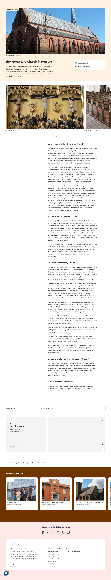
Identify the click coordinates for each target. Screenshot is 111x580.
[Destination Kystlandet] (15, 543)
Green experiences (54, 554)
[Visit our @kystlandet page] (52, 532)
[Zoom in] (102, 444)
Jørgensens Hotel (54, 295)
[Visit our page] (42, 532)
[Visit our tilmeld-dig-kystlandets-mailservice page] (58, 532)
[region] (76, 434)
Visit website (82, 63)
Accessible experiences (55, 559)
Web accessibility (53, 551)
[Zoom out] (102, 449)
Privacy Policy (52, 556)
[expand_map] (102, 421)
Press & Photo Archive (73, 551)
